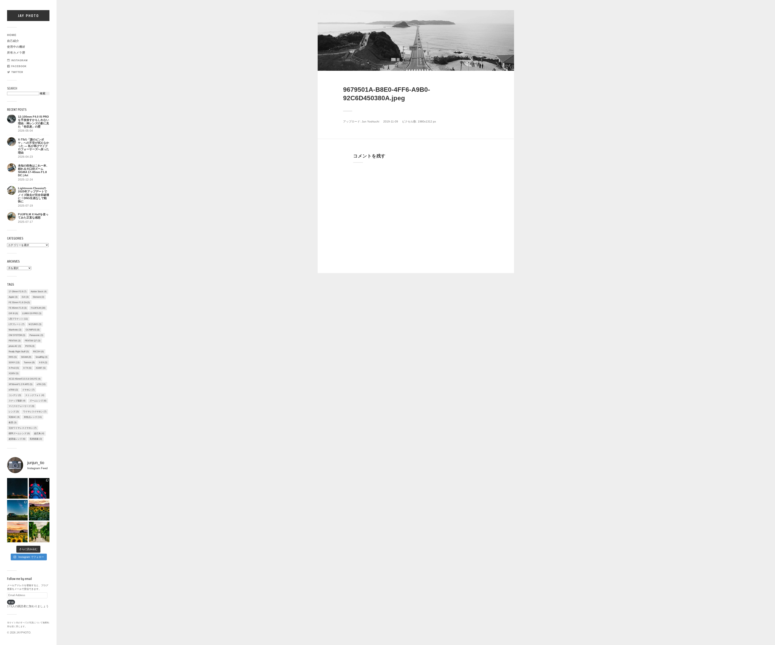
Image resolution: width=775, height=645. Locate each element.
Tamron (29, 362)
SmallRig (41, 357)
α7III (41, 384)
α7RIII (13, 389)
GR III (13, 313)
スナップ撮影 (17, 400)
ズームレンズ (38, 400)
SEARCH (12, 88)
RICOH (38, 351)
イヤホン (28, 389)
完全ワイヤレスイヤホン (23, 428)
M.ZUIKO (35, 324)
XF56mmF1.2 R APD (20, 384)
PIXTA (30, 346)
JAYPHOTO (23, 632)
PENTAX (15, 340)
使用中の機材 (16, 46)
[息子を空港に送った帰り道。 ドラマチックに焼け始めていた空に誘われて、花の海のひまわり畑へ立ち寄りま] (17, 532)
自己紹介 (13, 40)
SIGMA (26, 357)
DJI (25, 297)
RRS (13, 357)
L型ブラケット (18, 319)
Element (38, 297)
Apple (13, 297)
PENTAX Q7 (32, 340)
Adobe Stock (39, 291)
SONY (14, 362)
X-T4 (27, 368)
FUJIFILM (38, 308)
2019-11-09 (390, 121)
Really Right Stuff (19, 351)
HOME (11, 35)
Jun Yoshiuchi (370, 121)
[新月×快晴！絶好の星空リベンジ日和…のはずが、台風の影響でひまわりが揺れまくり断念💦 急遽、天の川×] (17, 510)
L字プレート (16, 324)
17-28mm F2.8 (17, 291)
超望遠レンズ (17, 439)
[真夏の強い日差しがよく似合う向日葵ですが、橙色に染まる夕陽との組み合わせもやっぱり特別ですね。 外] (39, 510)
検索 (42, 93)
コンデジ (15, 395)
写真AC (14, 417)
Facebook (19, 66)
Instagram (19, 60)
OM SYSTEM (17, 335)
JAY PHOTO (28, 15)
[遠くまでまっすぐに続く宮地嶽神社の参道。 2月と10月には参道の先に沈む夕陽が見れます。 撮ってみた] (39, 532)
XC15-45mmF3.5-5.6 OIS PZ (25, 379)
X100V (14, 373)
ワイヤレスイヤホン (34, 411)
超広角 (39, 433)
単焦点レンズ (33, 417)
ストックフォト (34, 395)
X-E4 (43, 362)
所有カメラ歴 (16, 52)
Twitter (17, 72)
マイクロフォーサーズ (21, 406)
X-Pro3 (14, 368)
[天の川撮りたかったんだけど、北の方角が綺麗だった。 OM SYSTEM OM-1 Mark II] (17, 488)
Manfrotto (15, 329)
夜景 (13, 422)
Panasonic (36, 335)
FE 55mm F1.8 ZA (19, 302)
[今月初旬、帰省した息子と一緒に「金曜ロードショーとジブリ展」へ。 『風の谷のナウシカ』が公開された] (39, 488)
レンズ (14, 411)
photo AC (15, 346)
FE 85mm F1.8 (18, 308)
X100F (41, 368)
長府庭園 (36, 439)
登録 (11, 602)
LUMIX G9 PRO (31, 313)
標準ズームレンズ (19, 433)
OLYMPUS (33, 329)
